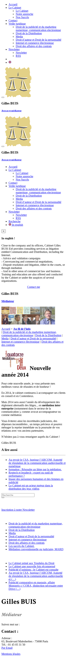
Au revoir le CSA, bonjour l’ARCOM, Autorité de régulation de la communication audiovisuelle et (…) (36, 576)
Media (19, 36)
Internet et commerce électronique (35, 42)
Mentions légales (10, 653)
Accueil (13, 4)
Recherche (15, 221)
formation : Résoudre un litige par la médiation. (35, 469)
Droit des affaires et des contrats (34, 46)
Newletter (14, 49)
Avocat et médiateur (11, 110)
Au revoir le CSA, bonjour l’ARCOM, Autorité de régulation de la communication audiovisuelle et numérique (37, 463)
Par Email (7, 647)
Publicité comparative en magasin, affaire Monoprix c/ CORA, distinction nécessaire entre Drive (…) (36, 585)
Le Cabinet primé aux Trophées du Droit (31, 563)
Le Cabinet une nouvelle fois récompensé (32, 566)
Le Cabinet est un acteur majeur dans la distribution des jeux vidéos (31, 487)
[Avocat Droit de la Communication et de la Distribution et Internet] (18, 96)
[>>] (2, 497)
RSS (18, 55)
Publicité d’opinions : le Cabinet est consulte (33, 569)
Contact (13, 20)
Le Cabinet (15, 7)
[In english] (10, 62)
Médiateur (7, 301)
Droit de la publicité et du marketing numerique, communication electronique (38, 28)
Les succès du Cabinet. (21, 546)
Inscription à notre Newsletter (18, 509)
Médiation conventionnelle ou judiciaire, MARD (36, 549)
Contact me (33, 286)
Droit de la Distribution (29, 33)
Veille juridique (17, 23)
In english (17, 224)
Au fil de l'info (11, 556)
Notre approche (24, 14)
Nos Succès (22, 17)
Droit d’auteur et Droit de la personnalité (38, 39)
